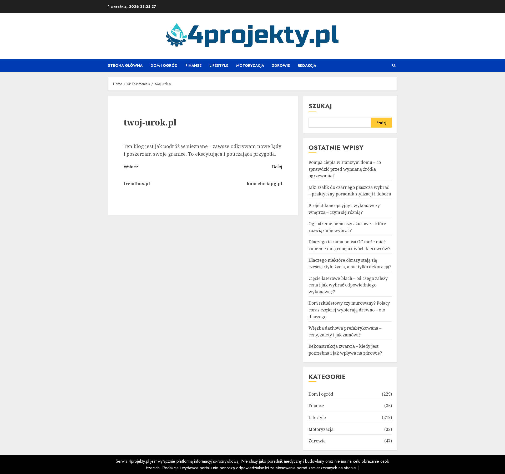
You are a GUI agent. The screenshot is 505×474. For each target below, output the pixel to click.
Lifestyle (218, 65)
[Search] (394, 65)
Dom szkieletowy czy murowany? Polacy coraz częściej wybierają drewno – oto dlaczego (349, 309)
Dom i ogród (164, 65)
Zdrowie (281, 65)
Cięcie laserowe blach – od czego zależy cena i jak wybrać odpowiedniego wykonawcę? (348, 285)
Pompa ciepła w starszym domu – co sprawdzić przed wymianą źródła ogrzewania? (345, 169)
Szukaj (320, 105)
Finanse (193, 65)
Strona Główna (125, 65)
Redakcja (307, 65)
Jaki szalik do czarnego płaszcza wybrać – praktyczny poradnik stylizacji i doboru (350, 190)
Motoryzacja (250, 65)
